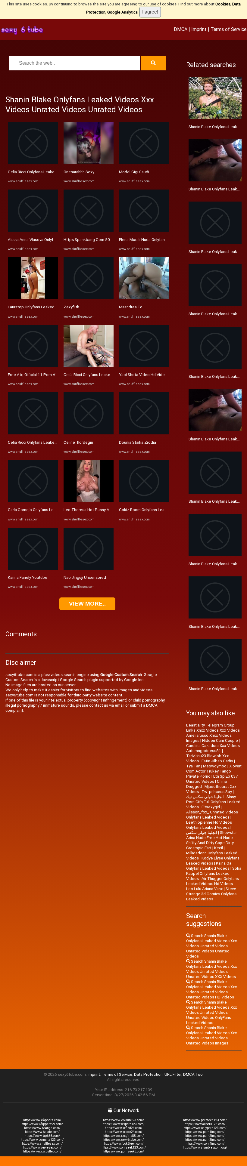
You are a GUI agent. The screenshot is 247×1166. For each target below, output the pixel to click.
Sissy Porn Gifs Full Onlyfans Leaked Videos (213, 802)
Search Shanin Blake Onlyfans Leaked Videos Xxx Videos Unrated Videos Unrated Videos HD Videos (211, 989)
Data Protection (148, 1074)
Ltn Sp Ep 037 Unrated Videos (212, 779)
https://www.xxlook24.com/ (123, 1132)
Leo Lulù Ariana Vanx (204, 888)
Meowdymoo (215, 766)
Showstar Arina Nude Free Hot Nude (211, 835)
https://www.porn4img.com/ (205, 1144)
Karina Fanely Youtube (27, 577)
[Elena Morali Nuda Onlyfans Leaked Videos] (144, 230)
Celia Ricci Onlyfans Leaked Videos (39, 171)
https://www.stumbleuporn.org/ (205, 1147)
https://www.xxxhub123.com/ (123, 1120)
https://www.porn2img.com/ (204, 1136)
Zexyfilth (71, 307)
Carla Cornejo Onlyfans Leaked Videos (42, 509)
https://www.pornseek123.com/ (124, 1147)
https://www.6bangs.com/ (42, 1128)
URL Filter (172, 1074)
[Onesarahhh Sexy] (89, 162)
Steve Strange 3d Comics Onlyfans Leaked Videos (211, 894)
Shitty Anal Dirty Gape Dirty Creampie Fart (210, 845)
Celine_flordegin (78, 442)
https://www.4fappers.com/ (42, 1120)
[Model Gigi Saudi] (144, 162)
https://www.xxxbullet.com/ (42, 1151)
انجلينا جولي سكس (201, 832)
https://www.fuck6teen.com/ (123, 1144)
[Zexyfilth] (89, 298)
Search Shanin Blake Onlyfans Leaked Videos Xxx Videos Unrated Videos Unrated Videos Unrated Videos (211, 946)
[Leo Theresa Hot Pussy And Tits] (89, 500)
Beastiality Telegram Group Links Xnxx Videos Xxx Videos (213, 728)
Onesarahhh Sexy (79, 171)
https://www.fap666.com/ (42, 1136)
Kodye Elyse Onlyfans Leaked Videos (212, 861)
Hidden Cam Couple (220, 740)
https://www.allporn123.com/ (205, 1124)
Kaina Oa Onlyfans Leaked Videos (208, 866)
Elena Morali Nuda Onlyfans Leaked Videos (157, 239)
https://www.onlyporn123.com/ (205, 1128)
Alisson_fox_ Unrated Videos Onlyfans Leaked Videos (212, 815)
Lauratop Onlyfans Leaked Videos (38, 307)
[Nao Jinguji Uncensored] (89, 568)
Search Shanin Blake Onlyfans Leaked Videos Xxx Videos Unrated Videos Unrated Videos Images (211, 1035)
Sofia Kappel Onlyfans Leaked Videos (213, 873)
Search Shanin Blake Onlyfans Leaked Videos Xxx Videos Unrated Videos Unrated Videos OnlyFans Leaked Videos (211, 1012)
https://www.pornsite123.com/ (42, 1140)
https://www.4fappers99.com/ (42, 1124)
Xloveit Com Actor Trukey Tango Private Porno (214, 771)
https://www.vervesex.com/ (42, 1147)
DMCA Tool (193, 1074)
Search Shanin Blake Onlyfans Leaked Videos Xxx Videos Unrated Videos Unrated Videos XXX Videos (211, 969)
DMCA (180, 29)
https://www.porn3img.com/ (204, 1140)
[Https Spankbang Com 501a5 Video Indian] (89, 230)
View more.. (87, 603)
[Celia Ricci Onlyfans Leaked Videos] (33, 162)
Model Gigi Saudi (134, 171)
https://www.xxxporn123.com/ (124, 1124)
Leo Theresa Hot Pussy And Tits (93, 509)
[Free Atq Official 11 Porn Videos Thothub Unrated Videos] (33, 365)
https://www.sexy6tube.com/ (123, 1140)
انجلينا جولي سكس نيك (205, 796)
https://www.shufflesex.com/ (42, 1144)
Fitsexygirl (211, 807)
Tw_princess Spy (217, 791)
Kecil (218, 847)
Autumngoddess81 (203, 750)
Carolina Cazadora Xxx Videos (213, 745)
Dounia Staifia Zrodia (137, 442)
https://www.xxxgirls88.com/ (123, 1136)
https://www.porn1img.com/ (204, 1132)
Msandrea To (130, 307)
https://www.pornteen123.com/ (205, 1120)
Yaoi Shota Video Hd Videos (144, 374)
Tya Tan (193, 766)
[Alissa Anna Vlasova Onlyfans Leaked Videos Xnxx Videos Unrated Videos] (33, 230)
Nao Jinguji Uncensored (85, 577)
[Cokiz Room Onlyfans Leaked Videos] (144, 500)
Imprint (199, 29)
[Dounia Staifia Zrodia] (144, 433)
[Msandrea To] (144, 298)
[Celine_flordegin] (89, 433)
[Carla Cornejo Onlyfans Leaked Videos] (33, 500)
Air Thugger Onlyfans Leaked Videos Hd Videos (212, 881)
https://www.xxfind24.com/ (123, 1128)
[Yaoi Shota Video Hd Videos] (144, 365)
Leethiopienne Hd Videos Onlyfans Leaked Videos (209, 825)
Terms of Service (228, 29)
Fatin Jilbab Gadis (217, 760)
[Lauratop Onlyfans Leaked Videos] (33, 298)
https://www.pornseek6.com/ (123, 1151)
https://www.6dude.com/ (42, 1132)
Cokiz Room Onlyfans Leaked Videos (152, 509)
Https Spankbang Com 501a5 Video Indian (102, 239)
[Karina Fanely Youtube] (33, 568)
